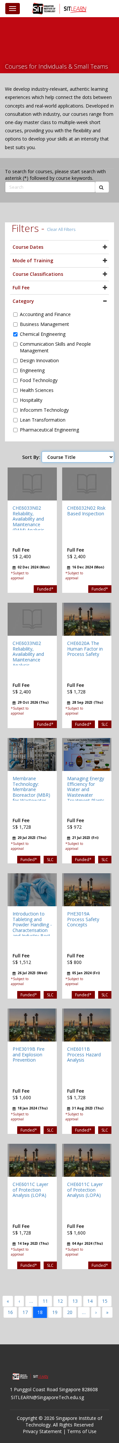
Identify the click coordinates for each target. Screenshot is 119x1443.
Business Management (44, 324)
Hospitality (31, 400)
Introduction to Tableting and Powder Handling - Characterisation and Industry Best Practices (32, 928)
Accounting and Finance (45, 314)
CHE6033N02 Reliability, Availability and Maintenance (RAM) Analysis (28, 519)
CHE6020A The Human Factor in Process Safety (85, 648)
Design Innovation (39, 360)
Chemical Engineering (42, 334)
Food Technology (39, 380)
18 (40, 1312)
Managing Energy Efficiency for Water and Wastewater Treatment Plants (85, 789)
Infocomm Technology (44, 410)
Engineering (32, 370)
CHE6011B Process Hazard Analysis (84, 1054)
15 (104, 1301)
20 (69, 1312)
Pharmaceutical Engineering (49, 430)
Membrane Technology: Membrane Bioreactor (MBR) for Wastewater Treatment (31, 792)
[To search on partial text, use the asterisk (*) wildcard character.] (102, 187)
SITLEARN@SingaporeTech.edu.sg (47, 1397)
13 (75, 1301)
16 (10, 1312)
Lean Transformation (42, 420)
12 (60, 1301)
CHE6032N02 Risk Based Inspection (86, 511)
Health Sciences (37, 390)
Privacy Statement (42, 1431)
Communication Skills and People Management (55, 347)
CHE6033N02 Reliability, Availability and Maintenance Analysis (28, 654)
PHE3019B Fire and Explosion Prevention (29, 1054)
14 (90, 1301)
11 (45, 1301)
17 (25, 1312)
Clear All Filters (61, 229)
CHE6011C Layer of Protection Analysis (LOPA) (30, 1190)
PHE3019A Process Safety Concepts (83, 919)
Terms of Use (82, 1431)
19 (55, 1312)
